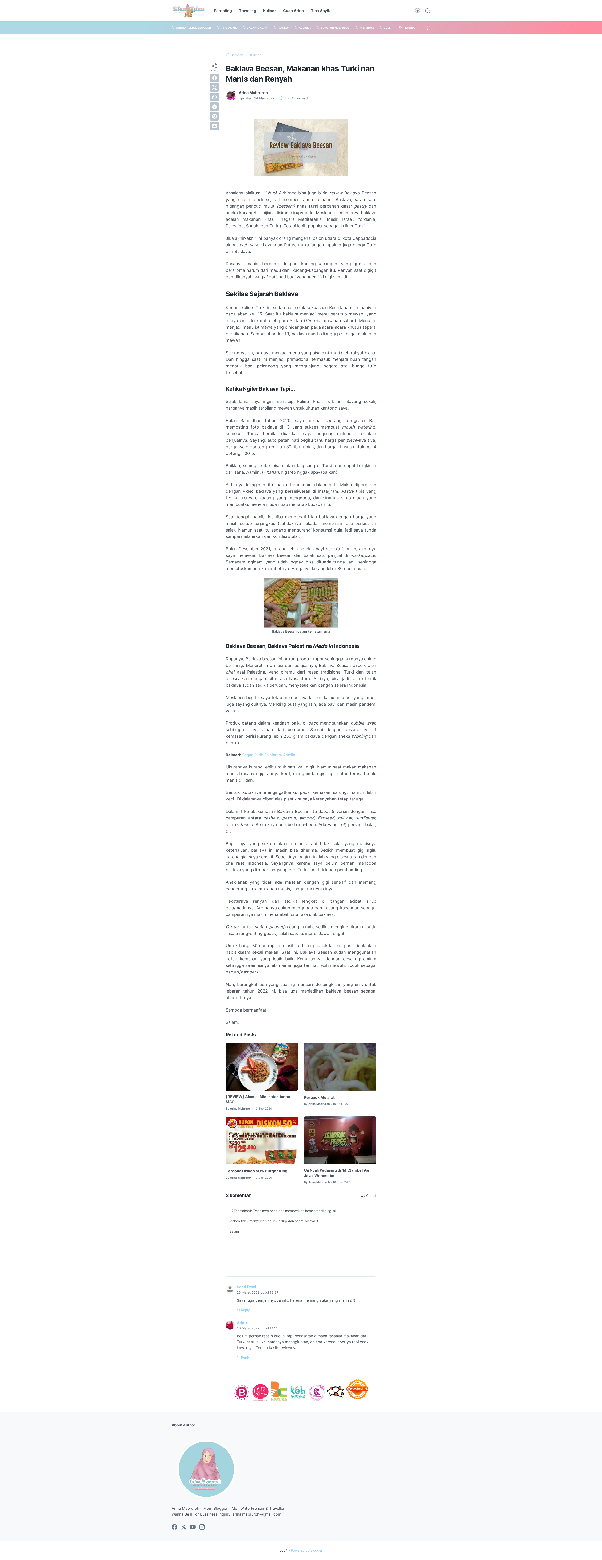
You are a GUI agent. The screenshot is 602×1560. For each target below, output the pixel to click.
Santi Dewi (246, 1286)
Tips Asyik (320, 10)
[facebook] (214, 78)
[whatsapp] (214, 97)
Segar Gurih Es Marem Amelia (268, 754)
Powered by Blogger (306, 1550)
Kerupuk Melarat (319, 1097)
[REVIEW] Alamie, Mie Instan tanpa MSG (258, 1099)
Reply (245, 1310)
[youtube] (193, 1527)
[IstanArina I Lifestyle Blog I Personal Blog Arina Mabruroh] (189, 10)
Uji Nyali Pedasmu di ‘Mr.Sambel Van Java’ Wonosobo (337, 1173)
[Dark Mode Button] (417, 10)
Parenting (223, 10)
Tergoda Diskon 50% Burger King (256, 1171)
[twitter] (214, 87)
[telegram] (214, 106)
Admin (243, 1322)
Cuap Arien (293, 10)
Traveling (247, 10)
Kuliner (269, 10)
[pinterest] (214, 116)
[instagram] (202, 1527)
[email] (214, 126)
